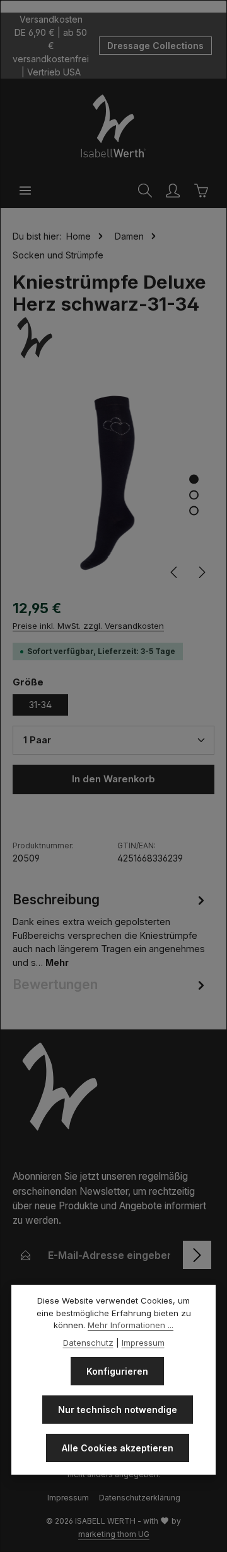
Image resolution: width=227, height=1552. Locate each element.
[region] (113, 485)
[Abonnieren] (197, 1255)
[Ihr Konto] (172, 190)
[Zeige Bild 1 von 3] (194, 479)
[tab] (110, 929)
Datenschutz (88, 1343)
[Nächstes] (201, 572)
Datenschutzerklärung (139, 1497)
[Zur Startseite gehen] (113, 125)
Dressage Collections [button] (155, 45)
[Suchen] (145, 190)
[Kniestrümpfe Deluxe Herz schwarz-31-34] (113, 485)
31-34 (40, 704)
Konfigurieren (117, 1371)
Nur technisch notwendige (117, 1409)
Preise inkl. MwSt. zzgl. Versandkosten (88, 626)
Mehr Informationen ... (130, 1325)
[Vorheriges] (174, 572)
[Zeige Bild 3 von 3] (194, 511)
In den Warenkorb (113, 779)
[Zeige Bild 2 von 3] (194, 495)
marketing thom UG (113, 1534)
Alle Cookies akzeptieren (117, 1448)
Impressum (68, 1497)
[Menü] (25, 190)
